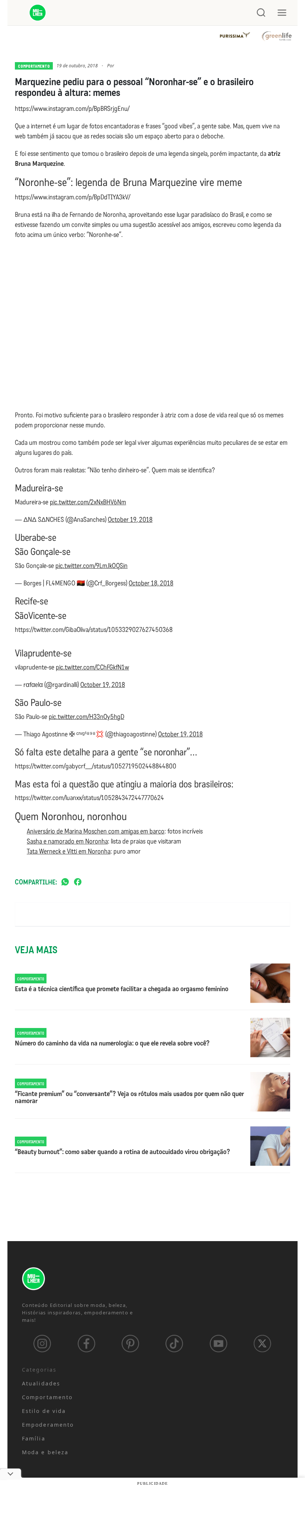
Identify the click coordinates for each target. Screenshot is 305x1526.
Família (33, 1438)
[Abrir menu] (282, 13)
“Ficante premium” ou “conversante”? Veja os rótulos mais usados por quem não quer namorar (129, 1097)
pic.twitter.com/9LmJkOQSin (91, 566)
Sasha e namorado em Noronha (67, 841)
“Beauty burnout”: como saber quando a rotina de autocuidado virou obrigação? (122, 1152)
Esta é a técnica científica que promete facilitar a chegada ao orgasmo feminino (121, 989)
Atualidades (41, 1383)
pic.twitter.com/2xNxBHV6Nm (88, 502)
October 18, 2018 (151, 583)
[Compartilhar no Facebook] (77, 882)
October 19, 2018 (130, 519)
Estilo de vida (44, 1410)
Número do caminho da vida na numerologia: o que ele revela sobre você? (112, 1043)
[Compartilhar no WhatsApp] (65, 882)
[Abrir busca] (261, 13)
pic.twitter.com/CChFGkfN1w (92, 667)
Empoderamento (48, 1424)
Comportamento (34, 65)
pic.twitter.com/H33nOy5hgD (86, 717)
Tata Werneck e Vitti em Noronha (68, 851)
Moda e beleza (45, 1452)
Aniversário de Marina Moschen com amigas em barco (95, 831)
